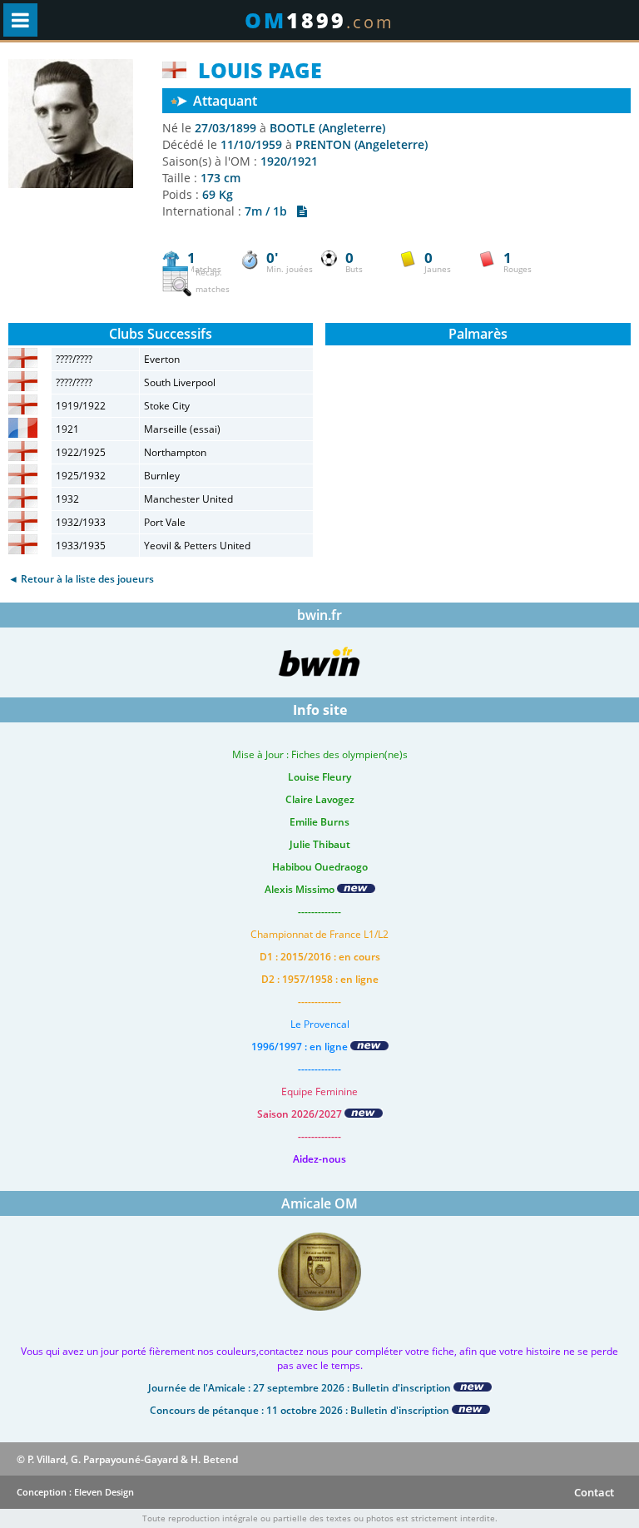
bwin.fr (319, 615)
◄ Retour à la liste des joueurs (81, 579)
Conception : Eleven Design (75, 1492)
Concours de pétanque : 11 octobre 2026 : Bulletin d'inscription (301, 1410)
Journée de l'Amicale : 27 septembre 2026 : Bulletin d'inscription (300, 1388)
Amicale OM (319, 1203)
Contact (594, 1492)
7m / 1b (271, 211)
